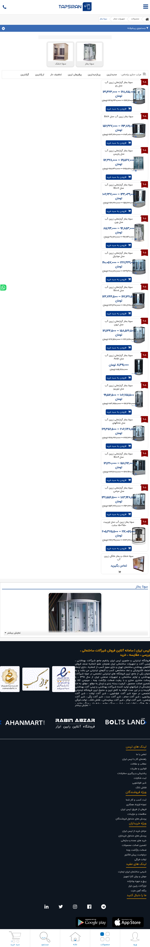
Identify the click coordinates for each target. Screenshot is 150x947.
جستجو (45, 944)
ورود (135, 944)
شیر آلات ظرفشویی (120, 693)
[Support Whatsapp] (3, 287)
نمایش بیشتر (13, 633)
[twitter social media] (61, 907)
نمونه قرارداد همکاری (136, 804)
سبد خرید (15, 944)
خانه (75, 944)
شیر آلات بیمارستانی (112, 700)
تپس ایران (115, 660)
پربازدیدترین (94, 74)
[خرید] (119, 572)
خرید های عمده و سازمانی (133, 840)
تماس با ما (141, 754)
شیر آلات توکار (133, 700)
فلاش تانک (94, 700)
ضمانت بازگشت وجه (136, 850)
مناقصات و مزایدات (136, 814)
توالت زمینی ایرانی (126, 703)
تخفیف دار (56, 74)
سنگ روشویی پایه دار (104, 703)
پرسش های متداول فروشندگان (131, 819)
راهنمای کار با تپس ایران (134, 759)
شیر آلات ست (113, 696)
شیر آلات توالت (97, 693)
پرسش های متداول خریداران (132, 835)
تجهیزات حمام (119, 19)
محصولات (135, 19)
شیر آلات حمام (131, 696)
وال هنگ (143, 703)
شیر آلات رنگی (95, 696)
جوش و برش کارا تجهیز (134, 876)
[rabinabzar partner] (75, 722)
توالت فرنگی (81, 700)
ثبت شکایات (140, 778)
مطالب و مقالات (138, 764)
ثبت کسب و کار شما (136, 800)
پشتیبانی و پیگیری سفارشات (131, 773)
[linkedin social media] (46, 907)
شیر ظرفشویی (139, 783)
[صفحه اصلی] (147, 19)
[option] (25, 722)
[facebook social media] (89, 907)
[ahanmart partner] (25, 722)
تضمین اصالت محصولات (134, 845)
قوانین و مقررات (138, 768)
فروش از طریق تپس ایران (133, 809)
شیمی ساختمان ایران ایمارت (132, 871)
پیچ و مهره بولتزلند (136, 881)
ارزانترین (39, 74)
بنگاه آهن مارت (138, 890)
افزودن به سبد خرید (116, 109)
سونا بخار (103, 19)
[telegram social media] (103, 907)
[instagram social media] (75, 907)
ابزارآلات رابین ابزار (137, 886)
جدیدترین (112, 74)
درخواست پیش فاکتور (135, 854)
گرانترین (24, 74)
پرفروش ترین (75, 74)
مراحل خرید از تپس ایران (134, 831)
